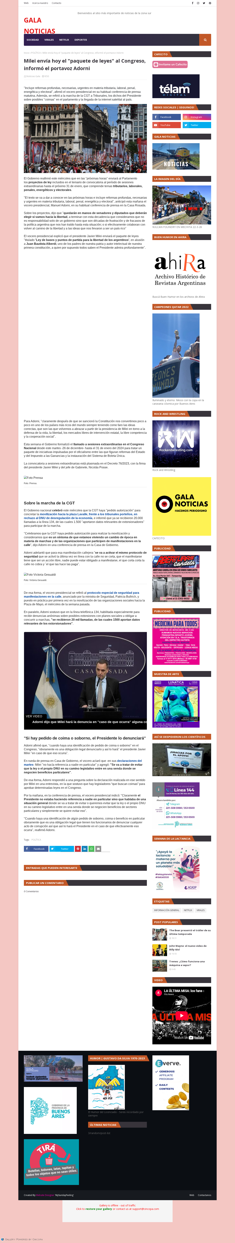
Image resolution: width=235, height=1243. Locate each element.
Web (26, 3)
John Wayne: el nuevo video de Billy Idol (188, 947)
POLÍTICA (36, 52)
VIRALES (201, 910)
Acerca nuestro (40, 3)
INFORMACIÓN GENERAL (166, 910)
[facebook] (192, 3)
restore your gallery (99, 1209)
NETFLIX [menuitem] (64, 39)
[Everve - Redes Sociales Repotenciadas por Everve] (170, 1109)
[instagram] (198, 3)
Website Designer (45, 1195)
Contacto (56, 3)
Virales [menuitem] (49, 39)
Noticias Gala (33, 76)
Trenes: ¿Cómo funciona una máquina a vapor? (187, 963)
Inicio (26, 52)
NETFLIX (188, 910)
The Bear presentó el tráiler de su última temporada (190, 932)
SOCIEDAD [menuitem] (33, 39)
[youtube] (166, 125)
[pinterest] (209, 3)
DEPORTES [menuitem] (81, 39)
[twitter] (204, 3)
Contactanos (204, 1195)
